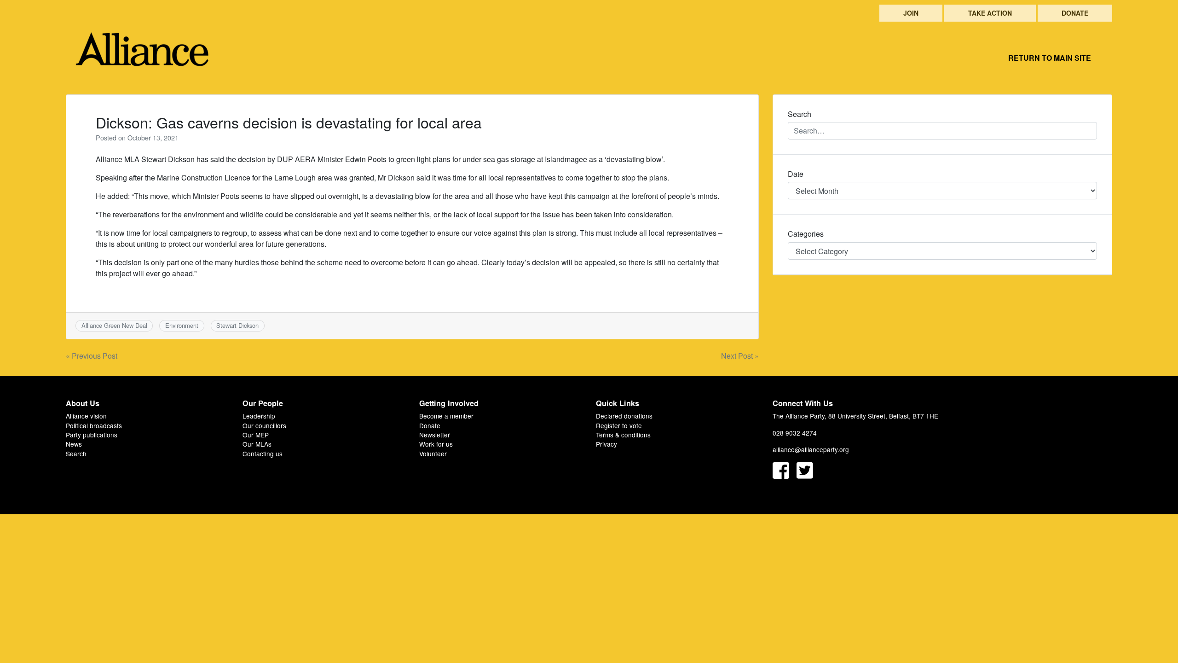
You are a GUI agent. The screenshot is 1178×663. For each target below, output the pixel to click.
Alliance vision (86, 415)
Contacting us (263, 453)
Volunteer (433, 453)
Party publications (91, 434)
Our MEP (256, 434)
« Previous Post (91, 355)
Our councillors (264, 425)
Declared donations (624, 415)
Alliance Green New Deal (114, 325)
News (74, 443)
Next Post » (740, 355)
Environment (181, 325)
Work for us (436, 443)
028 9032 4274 (795, 432)
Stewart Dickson (237, 325)
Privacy (606, 443)
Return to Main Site (1049, 57)
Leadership (259, 415)
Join (910, 12)
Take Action (990, 12)
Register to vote (619, 425)
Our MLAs (257, 443)
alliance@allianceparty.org (811, 449)
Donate (1075, 12)
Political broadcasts (94, 425)
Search (76, 453)
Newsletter (434, 434)
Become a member (446, 415)
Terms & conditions (623, 434)
